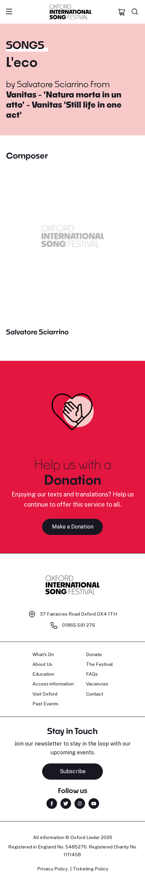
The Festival (99, 664)
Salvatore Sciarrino (53, 84)
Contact (94, 694)
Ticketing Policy (90, 868)
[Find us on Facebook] (51, 803)
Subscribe (73, 771)
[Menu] (9, 12)
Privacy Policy (52, 868)
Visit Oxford (44, 694)
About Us (42, 664)
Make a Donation (72, 526)
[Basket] (122, 12)
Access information (53, 683)
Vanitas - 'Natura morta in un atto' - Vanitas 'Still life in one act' (64, 104)
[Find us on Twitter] (65, 803)
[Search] (135, 12)
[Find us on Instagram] (79, 803)
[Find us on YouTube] (93, 803)
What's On (43, 654)
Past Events (45, 703)
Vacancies (97, 683)
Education (43, 674)
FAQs (92, 674)
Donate (94, 654)
